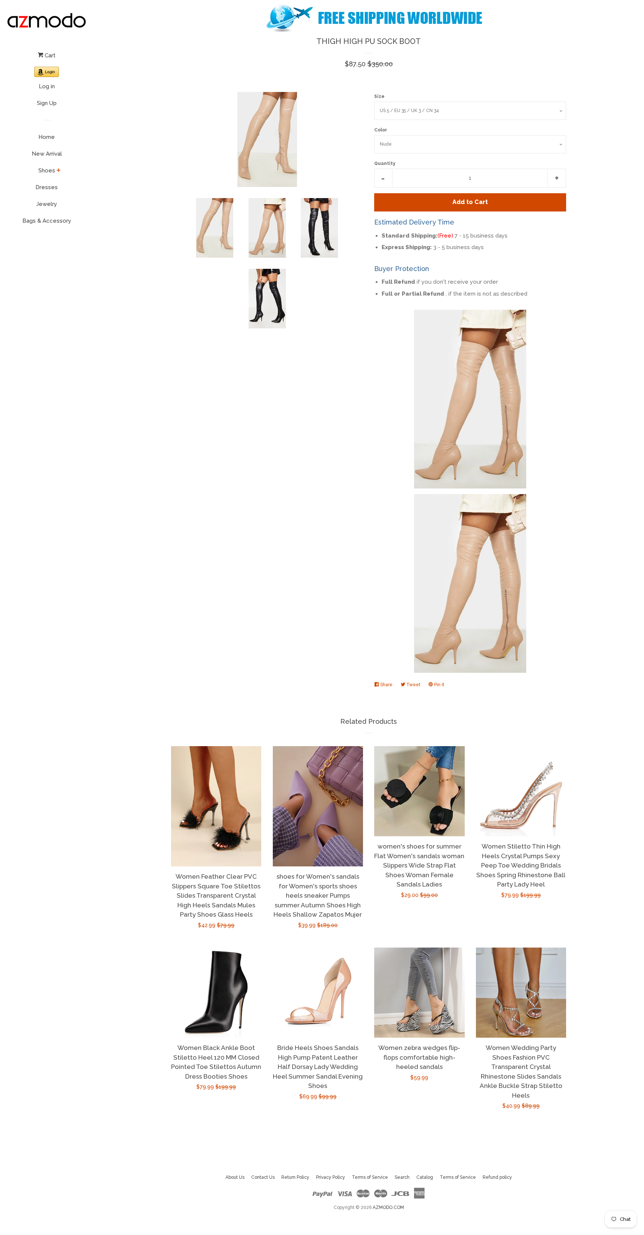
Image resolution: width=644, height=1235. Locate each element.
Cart (49, 55)
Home (46, 137)
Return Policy (295, 1177)
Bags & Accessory (46, 220)
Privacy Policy (330, 1177)
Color (380, 130)
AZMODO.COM (388, 1207)
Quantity (384, 163)
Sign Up (47, 103)
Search (402, 1177)
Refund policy (497, 1177)
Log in (47, 86)
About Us (234, 1177)
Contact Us (263, 1177)
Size (379, 96)
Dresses (46, 187)
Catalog (424, 1177)
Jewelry (46, 204)
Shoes (46, 170)
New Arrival (47, 153)
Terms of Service (370, 1177)
